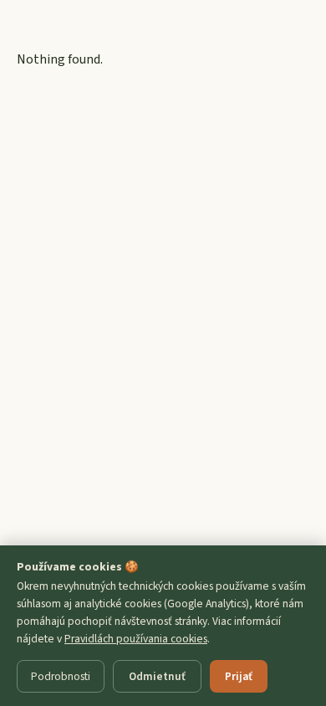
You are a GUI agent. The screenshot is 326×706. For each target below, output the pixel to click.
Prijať (238, 676)
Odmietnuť (157, 676)
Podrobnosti (60, 676)
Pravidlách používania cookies (135, 639)
